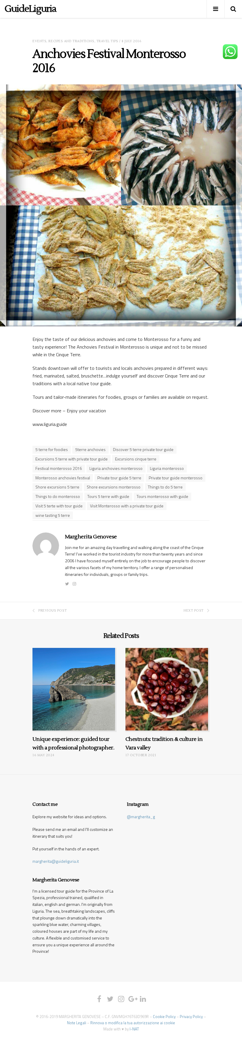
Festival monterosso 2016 (58, 468)
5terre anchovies (90, 449)
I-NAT (134, 1029)
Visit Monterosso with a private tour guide (126, 506)
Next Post (194, 610)
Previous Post (52, 610)
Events (39, 41)
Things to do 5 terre (165, 487)
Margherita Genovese (91, 536)
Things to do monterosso (57, 496)
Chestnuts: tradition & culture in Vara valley (163, 743)
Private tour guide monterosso (175, 478)
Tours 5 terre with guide (108, 496)
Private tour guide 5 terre (119, 478)
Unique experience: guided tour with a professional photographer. (73, 743)
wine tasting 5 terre (52, 515)
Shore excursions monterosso (113, 487)
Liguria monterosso (167, 468)
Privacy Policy (191, 1017)
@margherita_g (141, 816)
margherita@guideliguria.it (55, 861)
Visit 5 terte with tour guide (59, 506)
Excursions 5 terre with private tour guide (71, 459)
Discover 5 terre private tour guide (143, 449)
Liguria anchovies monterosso (116, 468)
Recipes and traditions (71, 41)
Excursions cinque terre (135, 459)
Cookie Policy (164, 1017)
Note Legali (76, 1023)
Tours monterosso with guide (162, 496)
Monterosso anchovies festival (62, 478)
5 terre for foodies (51, 449)
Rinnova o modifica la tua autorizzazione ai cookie (132, 1023)
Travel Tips (107, 41)
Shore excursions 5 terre (57, 487)
